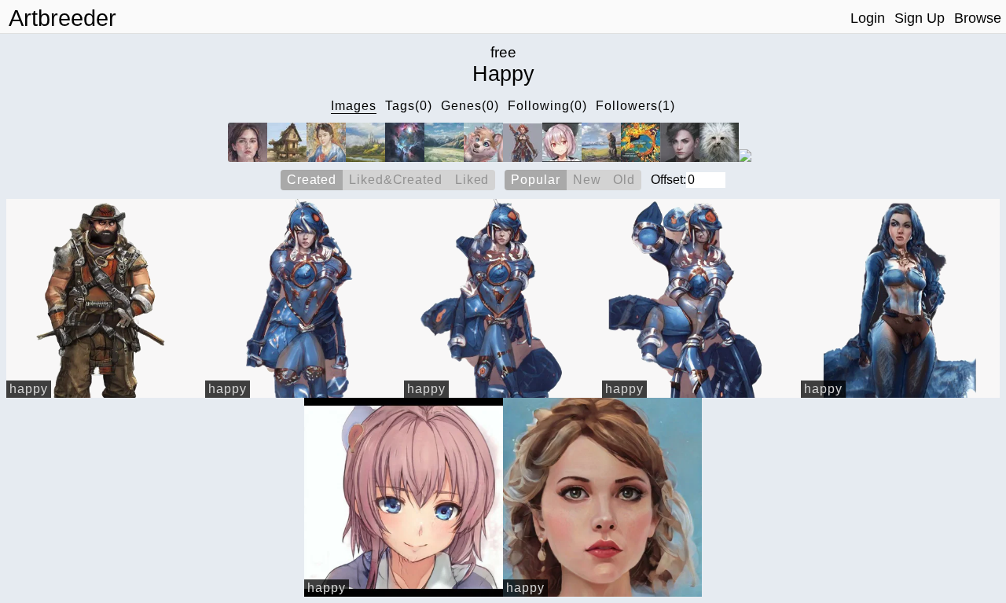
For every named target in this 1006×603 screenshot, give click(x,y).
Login (867, 18)
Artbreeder (62, 18)
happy (28, 388)
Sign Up (919, 18)
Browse (977, 18)
